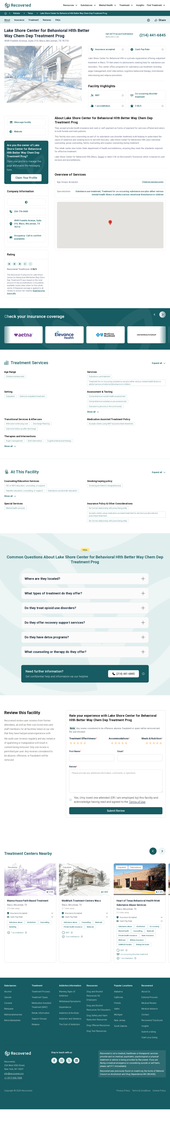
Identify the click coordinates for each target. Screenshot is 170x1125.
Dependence (65, 1007)
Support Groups (39, 1018)
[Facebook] (54, 1060)
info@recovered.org (14, 1073)
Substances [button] (86, 5)
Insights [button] (140, 5)
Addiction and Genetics (70, 1018)
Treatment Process (41, 991)
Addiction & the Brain (69, 1013)
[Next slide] (162, 314)
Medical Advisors (149, 1008)
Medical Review (148, 1003)
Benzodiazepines (12, 1020)
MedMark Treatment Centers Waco (81, 900)
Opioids (7, 997)
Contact (145, 1014)
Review (72, 766)
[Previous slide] (154, 314)
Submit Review (116, 810)
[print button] (148, 20)
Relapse (35, 1024)
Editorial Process (149, 997)
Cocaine (8, 1003)
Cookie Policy (159, 1090)
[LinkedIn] (76, 1060)
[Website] (26, 202)
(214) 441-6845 (125, 673)
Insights (145, 1026)
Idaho (117, 1008)
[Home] (5, 13)
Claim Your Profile (26, 177)
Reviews (47, 20)
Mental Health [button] (106, 5)
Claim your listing (149, 1037)
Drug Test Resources (96, 1031)
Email (120, 751)
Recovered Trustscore (152, 1020)
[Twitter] (69, 1060)
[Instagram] (62, 1060)
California (118, 997)
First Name (74, 751)
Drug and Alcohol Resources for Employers (95, 995)
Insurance (19, 20)
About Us (145, 991)
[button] (115, 37)
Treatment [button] (124, 5)
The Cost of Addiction (69, 1024)
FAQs (58, 20)
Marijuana (8, 1008)
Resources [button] (68, 5)
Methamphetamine (13, 1014)
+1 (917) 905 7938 (13, 1078)
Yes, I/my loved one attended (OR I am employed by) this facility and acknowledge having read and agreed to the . (116, 799)
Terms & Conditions (141, 1090)
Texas (30, 13)
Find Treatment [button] (154, 5)
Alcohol (7, 991)
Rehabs (16, 13)
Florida (117, 1003)
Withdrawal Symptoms (70, 1001)
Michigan (118, 1014)
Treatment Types (40, 997)
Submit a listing (148, 1031)
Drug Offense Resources (98, 1025)
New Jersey (120, 1020)
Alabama (118, 991)
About (7, 20)
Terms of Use (137, 801)
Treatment (33, 20)
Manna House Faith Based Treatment (27, 900)
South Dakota (120, 1026)
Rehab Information (41, 1013)
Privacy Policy (123, 1090)
